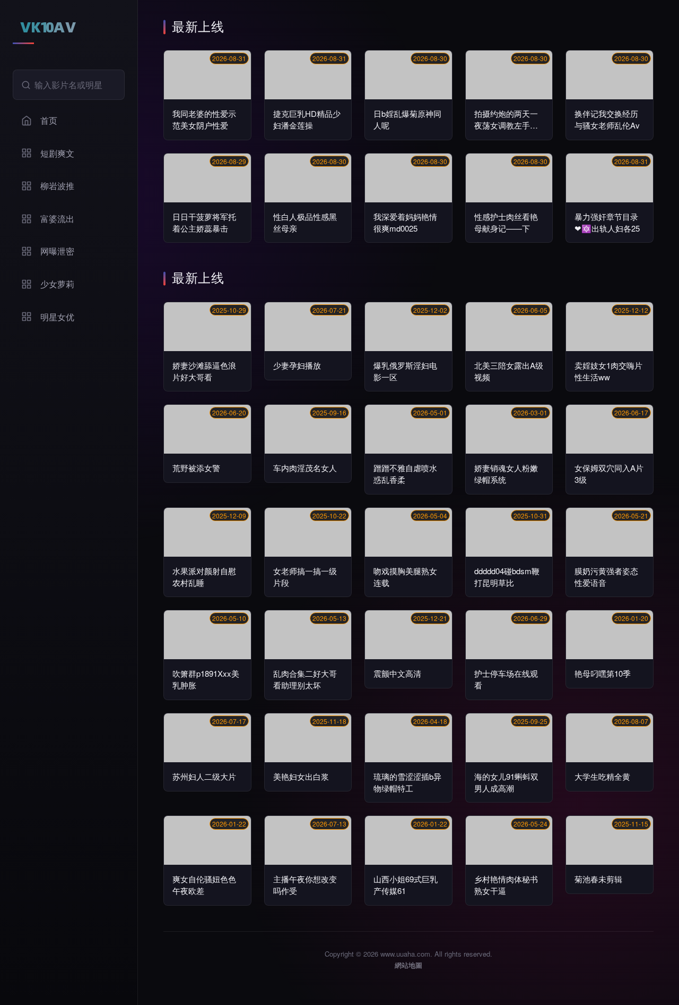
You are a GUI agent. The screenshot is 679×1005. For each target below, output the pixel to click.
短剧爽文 (57, 153)
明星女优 (57, 317)
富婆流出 (57, 218)
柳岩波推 (57, 186)
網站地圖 (408, 965)
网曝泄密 (57, 251)
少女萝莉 (57, 284)
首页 (48, 120)
